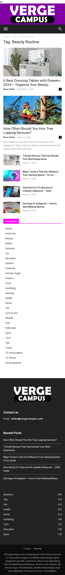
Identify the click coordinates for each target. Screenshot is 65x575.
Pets (7, 322)
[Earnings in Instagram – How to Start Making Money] (11, 207)
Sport (8, 332)
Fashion (9, 263)
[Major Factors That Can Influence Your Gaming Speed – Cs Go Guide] (11, 175)
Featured (10, 268)
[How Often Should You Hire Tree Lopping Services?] (32, 110)
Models (9, 317)
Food (8, 283)
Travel (8, 347)
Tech (8, 337)
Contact (27, 548)
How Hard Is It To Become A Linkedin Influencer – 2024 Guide (31, 469)
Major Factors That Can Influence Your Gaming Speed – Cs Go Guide (32, 459)
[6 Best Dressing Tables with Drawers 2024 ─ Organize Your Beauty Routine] (32, 62)
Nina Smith (8, 89)
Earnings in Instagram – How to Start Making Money (30, 478)
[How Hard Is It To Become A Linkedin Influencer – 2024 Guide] (11, 191)
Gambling (10, 288)
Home (6, 36)
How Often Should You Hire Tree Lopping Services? (28, 131)
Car (7, 253)
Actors (8, 228)
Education (10, 258)
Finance (9, 278)
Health (8, 298)
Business (10, 248)
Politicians (10, 327)
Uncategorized (13, 362)
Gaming (9, 293)
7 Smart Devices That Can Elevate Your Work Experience (26, 448)
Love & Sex (11, 313)
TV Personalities (14, 352)
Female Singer (13, 273)
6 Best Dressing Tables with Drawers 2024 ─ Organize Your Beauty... (31, 83)
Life (7, 308)
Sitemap (38, 548)
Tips (7, 342)
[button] (5, 29)
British (8, 243)
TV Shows (10, 357)
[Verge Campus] (32, 14)
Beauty (9, 238)
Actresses (10, 233)
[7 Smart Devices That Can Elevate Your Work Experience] (11, 160)
